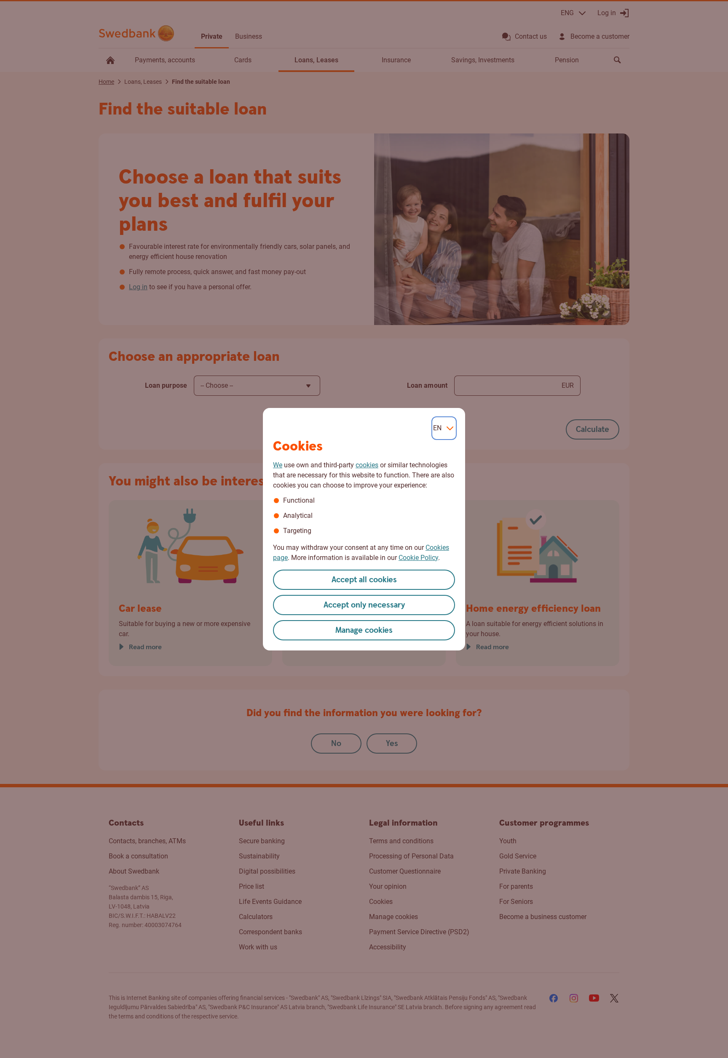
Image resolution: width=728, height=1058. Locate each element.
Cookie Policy (418, 558)
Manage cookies (364, 630)
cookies (367, 465)
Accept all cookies (364, 580)
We (277, 465)
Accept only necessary (364, 605)
